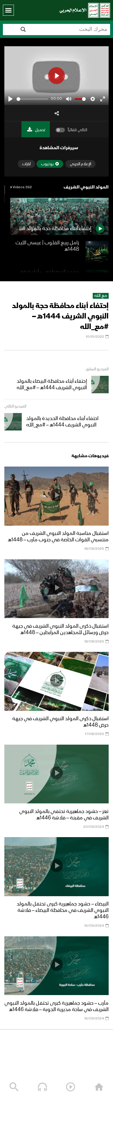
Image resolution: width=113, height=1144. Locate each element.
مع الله (100, 295)
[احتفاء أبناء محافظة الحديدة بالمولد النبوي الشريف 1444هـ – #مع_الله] (13, 421)
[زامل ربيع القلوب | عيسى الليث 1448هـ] (97, 252)
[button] (8, 10)
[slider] (32, 99)
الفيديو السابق (97, 369)
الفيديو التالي (15, 406)
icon (56, 495)
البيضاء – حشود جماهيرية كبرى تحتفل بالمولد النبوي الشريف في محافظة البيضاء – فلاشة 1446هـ (63, 910)
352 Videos (22, 187)
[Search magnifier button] (23, 29)
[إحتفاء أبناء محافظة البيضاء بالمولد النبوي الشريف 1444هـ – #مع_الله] (100, 384)
